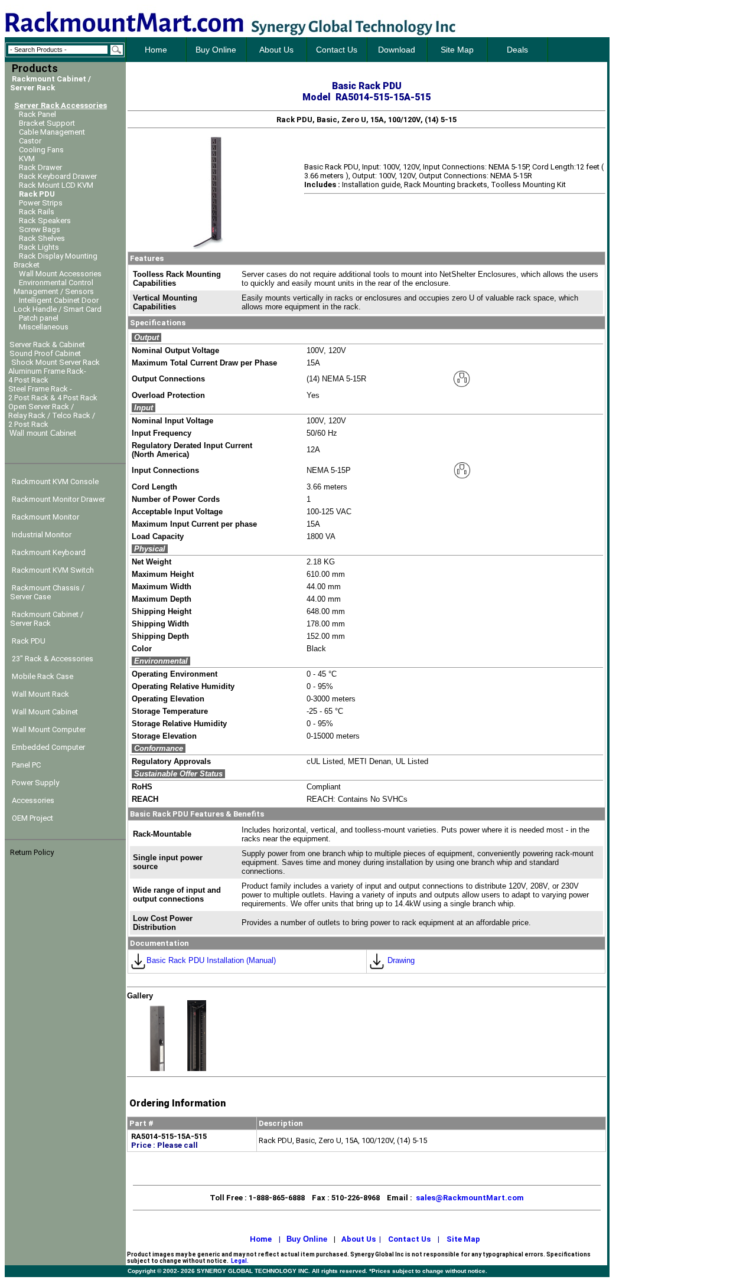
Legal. (240, 1261)
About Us (358, 1239)
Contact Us (409, 1239)
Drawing (400, 960)
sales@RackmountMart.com (470, 1197)
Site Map (463, 1239)
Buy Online (306, 1239)
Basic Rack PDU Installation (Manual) (211, 960)
